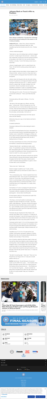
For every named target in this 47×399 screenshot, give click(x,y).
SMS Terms (24, 385)
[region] (23, 393)
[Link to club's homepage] (2, 1)
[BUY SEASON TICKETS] (23, 320)
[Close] (45, 389)
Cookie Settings (4, 396)
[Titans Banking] (20, 352)
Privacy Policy (23, 380)
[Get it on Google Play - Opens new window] (27, 369)
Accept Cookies (31, 396)
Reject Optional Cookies (40, 396)
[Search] (43, 2)
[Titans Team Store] (23, 355)
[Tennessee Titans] (23, 375)
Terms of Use (23, 382)
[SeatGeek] (27, 352)
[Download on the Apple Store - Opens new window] (19, 369)
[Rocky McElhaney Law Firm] (35, 352)
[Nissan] (12, 352)
